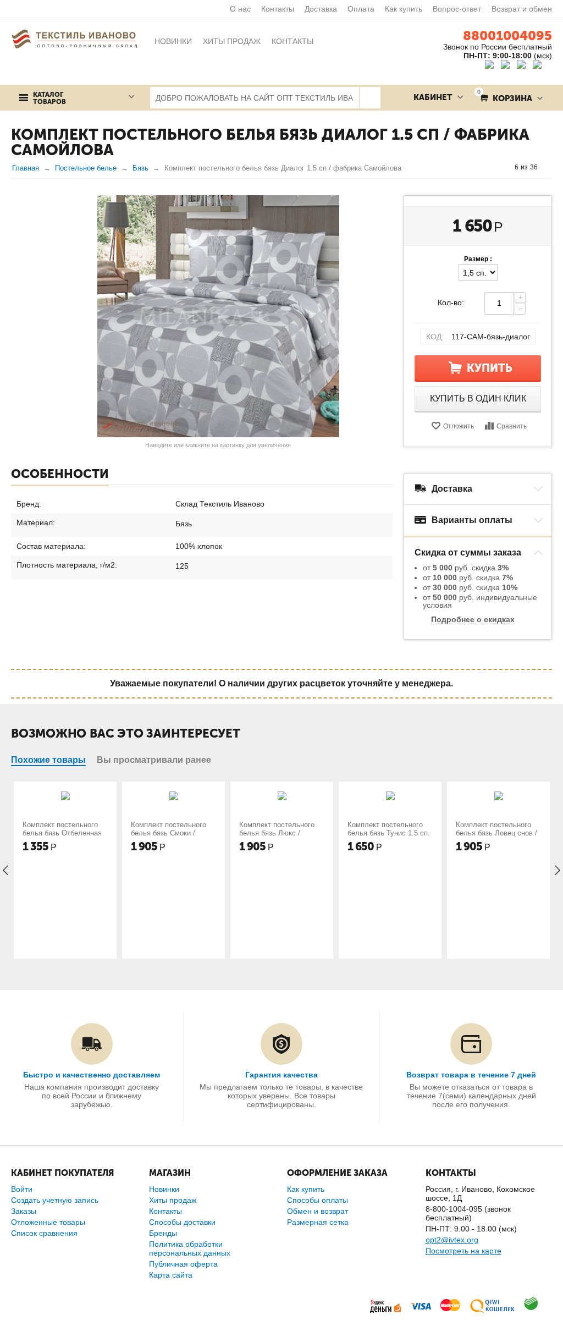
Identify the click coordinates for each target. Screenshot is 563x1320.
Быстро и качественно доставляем (91, 1074)
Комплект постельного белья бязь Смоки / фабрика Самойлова (168, 833)
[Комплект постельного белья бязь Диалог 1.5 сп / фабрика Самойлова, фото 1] (218, 316)
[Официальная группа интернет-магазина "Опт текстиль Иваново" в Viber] (523, 66)
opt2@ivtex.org (452, 1239)
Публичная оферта (183, 1264)
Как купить (403, 8)
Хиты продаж (172, 1200)
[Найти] (369, 97)
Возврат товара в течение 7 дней (471, 1074)
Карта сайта (170, 1274)
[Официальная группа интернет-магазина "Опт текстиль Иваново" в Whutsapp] (542, 66)
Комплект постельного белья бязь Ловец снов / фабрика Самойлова (496, 833)
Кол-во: (451, 302)
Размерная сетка (318, 1222)
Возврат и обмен (522, 8)
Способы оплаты (317, 1200)
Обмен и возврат (317, 1211)
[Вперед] (548, 167)
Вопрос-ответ (457, 8)
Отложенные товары (48, 1222)
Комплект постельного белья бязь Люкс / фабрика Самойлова (276, 833)
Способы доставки (182, 1222)
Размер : (478, 259)
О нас (240, 8)
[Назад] (504, 167)
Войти (21, 1189)
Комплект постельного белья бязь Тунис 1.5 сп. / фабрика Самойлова (388, 833)
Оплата (360, 8)
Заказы (23, 1211)
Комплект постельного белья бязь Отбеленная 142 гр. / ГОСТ (62, 833)
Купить (489, 368)
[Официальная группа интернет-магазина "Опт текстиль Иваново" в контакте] (492, 66)
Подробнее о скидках (473, 619)
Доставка (321, 8)
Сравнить (511, 426)
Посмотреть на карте (463, 1250)
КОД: (435, 336)
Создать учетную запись (54, 1200)
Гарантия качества (281, 1074)
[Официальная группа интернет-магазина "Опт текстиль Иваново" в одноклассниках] (508, 66)
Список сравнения (44, 1233)
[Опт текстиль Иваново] (74, 38)
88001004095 (507, 35)
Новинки (164, 1189)
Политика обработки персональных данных (189, 1248)
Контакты (277, 8)
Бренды (163, 1233)
